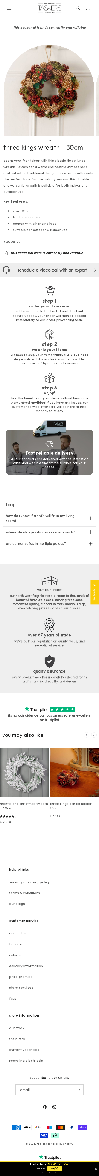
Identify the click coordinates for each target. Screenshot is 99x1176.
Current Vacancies (24, 1049)
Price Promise (21, 976)
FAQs (12, 998)
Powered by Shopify (60, 1143)
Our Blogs (17, 903)
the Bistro (17, 1039)
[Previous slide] (86, 735)
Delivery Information (26, 966)
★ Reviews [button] (95, 592)
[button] (9, 8)
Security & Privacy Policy (29, 882)
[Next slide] (94, 735)
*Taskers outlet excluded (49, 1173)
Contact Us (17, 933)
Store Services (21, 987)
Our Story (16, 1028)
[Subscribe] (78, 1089)
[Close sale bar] (96, 1169)
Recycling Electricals (26, 1060)
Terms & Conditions (24, 893)
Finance (15, 944)
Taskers (42, 1143)
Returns (15, 955)
